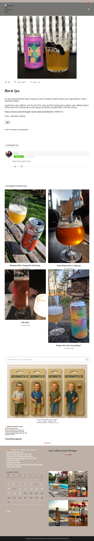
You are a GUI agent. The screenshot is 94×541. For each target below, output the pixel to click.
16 (42, 489)
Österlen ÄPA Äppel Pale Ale (14, 431)
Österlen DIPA (9, 434)
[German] (89, 3)
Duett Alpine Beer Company (68, 265)
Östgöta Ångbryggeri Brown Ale (16, 433)
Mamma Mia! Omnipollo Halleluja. (25, 265)
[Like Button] (7, 122)
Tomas (16, 153)
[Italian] (91, 3)
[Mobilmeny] (88, 9)
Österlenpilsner (13, 462)
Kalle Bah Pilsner (14, 466)
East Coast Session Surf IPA (14, 430)
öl (39, 82)
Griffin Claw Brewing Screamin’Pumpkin (24, 464)
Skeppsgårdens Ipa (11, 428)
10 (9, 489)
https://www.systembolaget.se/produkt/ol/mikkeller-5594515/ (34, 112)
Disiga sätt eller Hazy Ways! (68, 345)
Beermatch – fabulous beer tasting (24, 450)
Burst (15, 129)
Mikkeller (24, 129)
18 (14, 493)
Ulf (9, 82)
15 (36, 489)
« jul (8, 511)
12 (20, 489)
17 (9, 493)
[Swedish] (83, 3)
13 (25, 489)
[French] (87, 3)
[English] (85, 3)
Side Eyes (25, 322)
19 (20, 493)
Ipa (35, 82)
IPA (19, 129)
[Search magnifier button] (86, 359)
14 (31, 489)
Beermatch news (16, 426)
